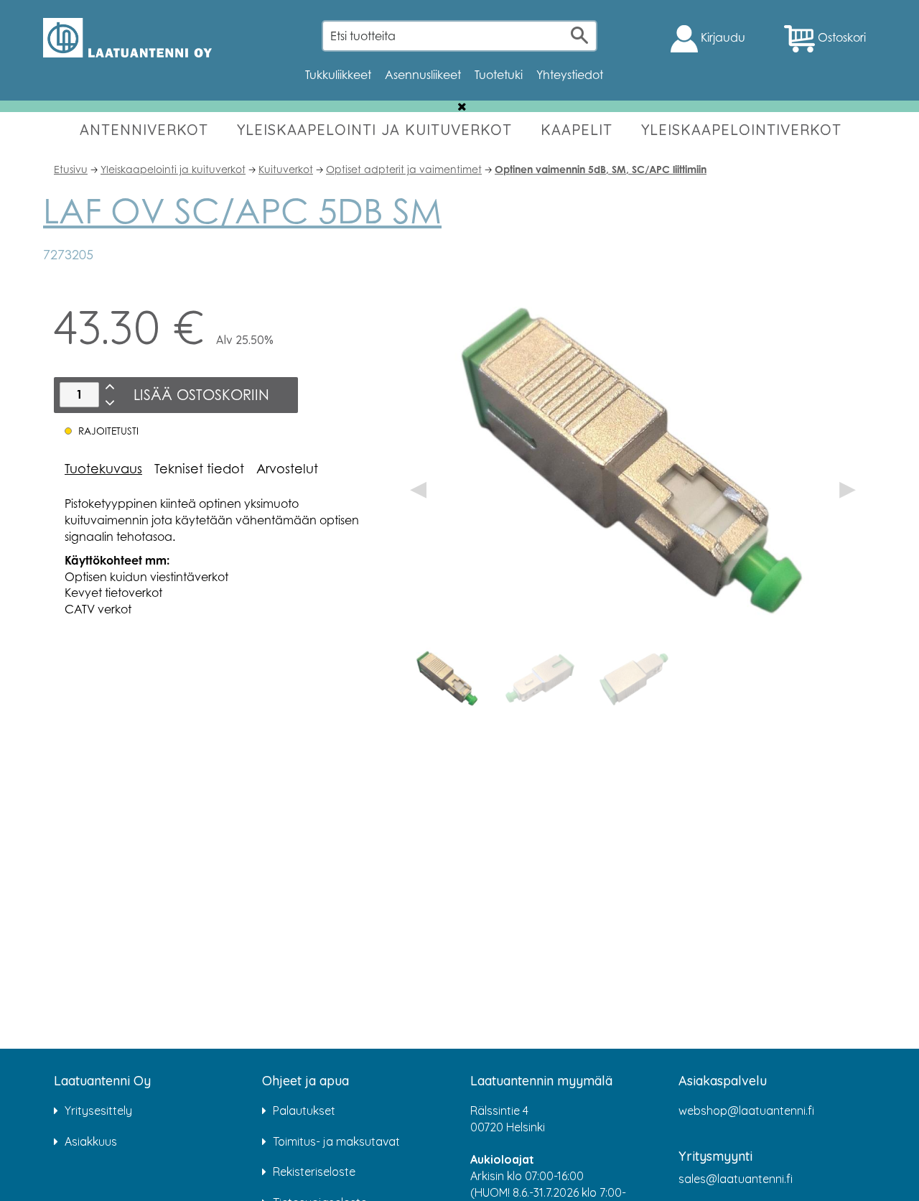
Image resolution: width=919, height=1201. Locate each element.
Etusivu (71, 169)
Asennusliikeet (423, 75)
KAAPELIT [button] (576, 130)
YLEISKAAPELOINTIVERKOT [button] (741, 130)
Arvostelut (287, 468)
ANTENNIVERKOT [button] (144, 130)
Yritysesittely (98, 1110)
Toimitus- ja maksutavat (336, 1141)
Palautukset (304, 1110)
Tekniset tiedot (199, 468)
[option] (447, 679)
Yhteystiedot (569, 75)
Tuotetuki (499, 75)
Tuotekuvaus (103, 468)
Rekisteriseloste (314, 1171)
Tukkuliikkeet (338, 75)
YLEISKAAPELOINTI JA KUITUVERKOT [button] (374, 130)
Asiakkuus (91, 1141)
